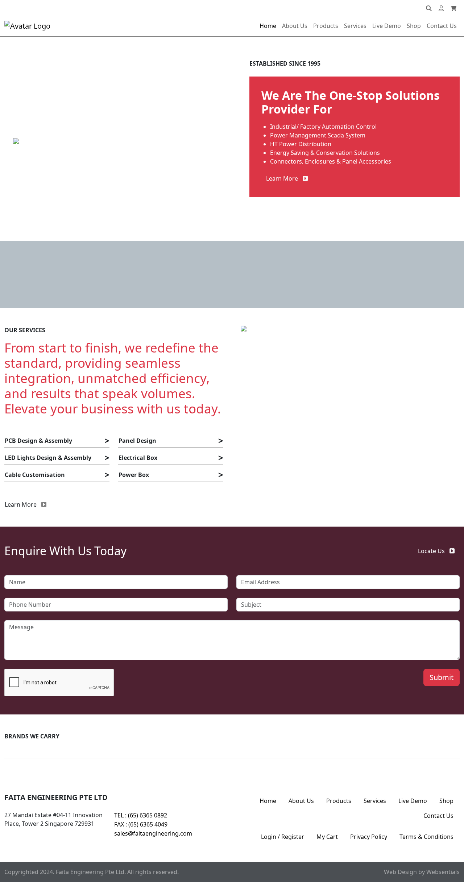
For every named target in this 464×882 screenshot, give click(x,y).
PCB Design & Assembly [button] (38, 441)
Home (268, 26)
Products (325, 26)
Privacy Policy (368, 837)
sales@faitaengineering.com (153, 833)
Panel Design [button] (137, 441)
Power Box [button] (134, 475)
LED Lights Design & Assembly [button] (48, 458)
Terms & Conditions (426, 837)
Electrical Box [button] (138, 458)
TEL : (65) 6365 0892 (140, 815)
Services (355, 26)
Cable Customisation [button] (35, 475)
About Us (294, 26)
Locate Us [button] (431, 551)
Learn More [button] (282, 178)
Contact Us (442, 26)
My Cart (327, 837)
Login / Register (282, 837)
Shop (414, 26)
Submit (441, 677)
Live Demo (386, 26)
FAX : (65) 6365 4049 (140, 824)
